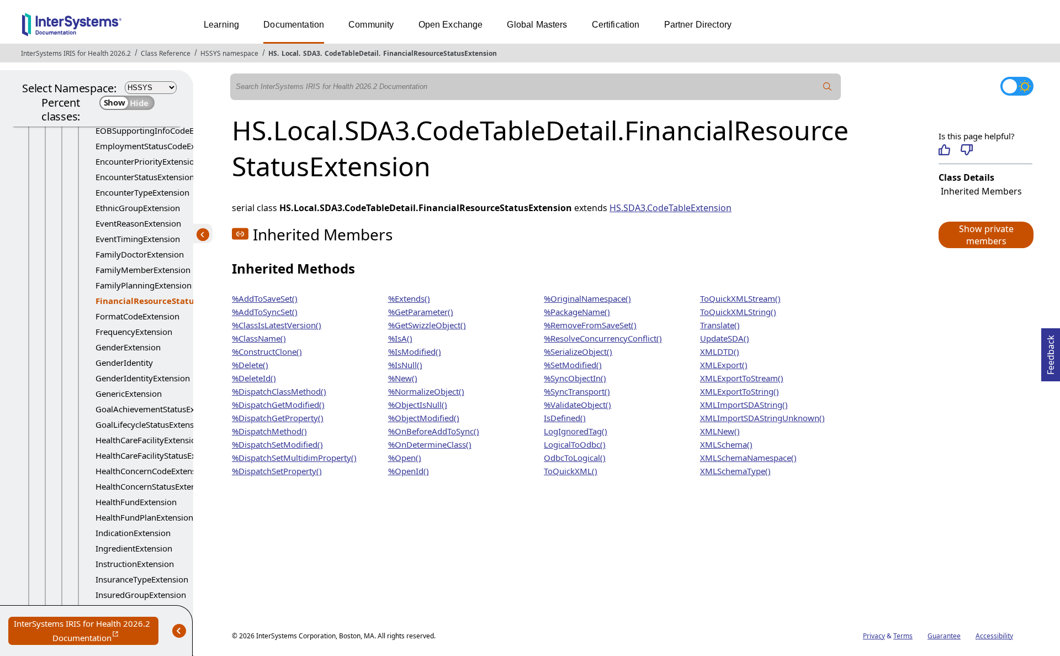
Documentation (293, 24)
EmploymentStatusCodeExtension (160, 145)
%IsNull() (405, 364)
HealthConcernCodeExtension (152, 470)
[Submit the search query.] (827, 87)
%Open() (404, 457)
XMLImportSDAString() (744, 404)
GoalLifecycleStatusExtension (151, 424)
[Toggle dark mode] (1017, 86)
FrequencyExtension (134, 331)
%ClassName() (259, 338)
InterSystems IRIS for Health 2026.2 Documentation (86, 631)
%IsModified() (414, 351)
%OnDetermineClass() (429, 444)
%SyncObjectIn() (575, 378)
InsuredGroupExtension (141, 594)
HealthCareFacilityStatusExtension (160, 455)
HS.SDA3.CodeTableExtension (671, 208)
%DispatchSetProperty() (277, 470)
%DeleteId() (254, 378)
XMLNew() (720, 431)
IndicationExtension (133, 532)
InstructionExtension (135, 563)
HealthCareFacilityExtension (148, 439)
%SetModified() (573, 364)
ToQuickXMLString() (738, 311)
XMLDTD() (719, 351)
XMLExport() (724, 364)
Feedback (1051, 351)
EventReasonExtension (138, 223)
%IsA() (400, 338)
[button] (985, 235)
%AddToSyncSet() (265, 311)
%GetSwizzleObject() (427, 324)
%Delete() (250, 364)
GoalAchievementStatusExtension (159, 408)
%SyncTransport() (577, 391)
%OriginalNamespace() (587, 298)
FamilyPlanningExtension (144, 285)
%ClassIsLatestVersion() (276, 324)
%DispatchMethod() (269, 431)
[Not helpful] (966, 149)
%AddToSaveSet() (265, 298)
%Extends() (409, 298)
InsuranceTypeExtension (142, 579)
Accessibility (994, 636)
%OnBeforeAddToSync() (433, 431)
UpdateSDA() (724, 338)
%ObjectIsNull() (417, 404)
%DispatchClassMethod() (279, 391)
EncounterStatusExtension (145, 176)
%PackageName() (577, 311)
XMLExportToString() (739, 391)
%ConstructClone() (267, 351)
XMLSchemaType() (735, 470)
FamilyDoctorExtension (140, 254)
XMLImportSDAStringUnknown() (762, 417)
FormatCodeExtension (137, 316)
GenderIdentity (124, 362)
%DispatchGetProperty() (278, 417)
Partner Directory (698, 24)
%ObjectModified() (423, 417)
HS (272, 53)
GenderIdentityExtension (143, 378)
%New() (402, 378)
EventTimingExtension (138, 238)
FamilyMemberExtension (143, 269)
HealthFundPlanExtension (144, 517)
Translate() (720, 324)
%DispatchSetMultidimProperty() (294, 457)
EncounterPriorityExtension (147, 161)
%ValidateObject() (577, 404)
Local (290, 53)
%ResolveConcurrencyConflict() (603, 338)
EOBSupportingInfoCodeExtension (161, 130)
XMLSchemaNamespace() (748, 457)
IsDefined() (565, 417)
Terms (903, 636)
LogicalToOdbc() (575, 444)
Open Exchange (450, 24)
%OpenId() (408, 470)
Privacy (874, 636)
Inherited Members (981, 191)
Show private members (986, 235)
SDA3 (311, 53)
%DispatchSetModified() (277, 444)
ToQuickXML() (570, 470)
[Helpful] (944, 149)
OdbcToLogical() (575, 457)
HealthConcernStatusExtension (154, 486)
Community (371, 24)
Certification (616, 24)
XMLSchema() (726, 444)
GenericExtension (129, 393)
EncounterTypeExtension (142, 192)
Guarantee (944, 636)
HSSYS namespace (229, 53)
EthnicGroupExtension (138, 207)
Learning (221, 24)
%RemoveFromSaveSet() (590, 324)
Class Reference (165, 53)
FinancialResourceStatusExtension (440, 53)
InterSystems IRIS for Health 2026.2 (76, 53)
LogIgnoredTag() (575, 431)
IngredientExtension (134, 548)
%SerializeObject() (578, 351)
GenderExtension (128, 347)
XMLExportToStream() (741, 378)
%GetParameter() (420, 311)
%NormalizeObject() (426, 391)
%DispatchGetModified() (278, 404)
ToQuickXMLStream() (740, 298)
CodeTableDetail (352, 53)
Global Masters (537, 24)
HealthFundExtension (136, 501)
